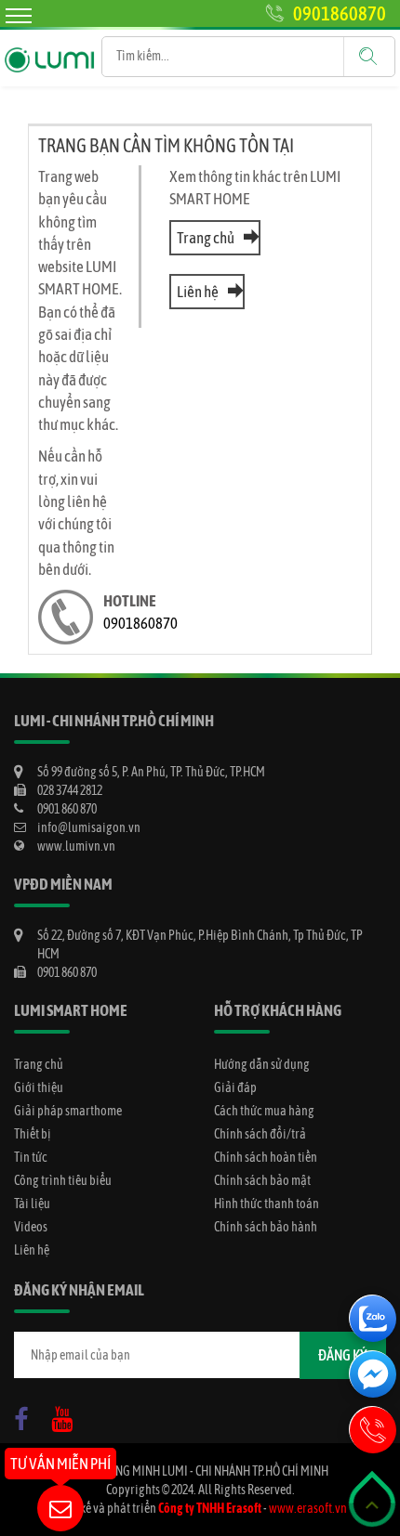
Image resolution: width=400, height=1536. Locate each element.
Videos (30, 1226)
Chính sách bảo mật (262, 1180)
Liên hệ (198, 291)
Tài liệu (32, 1203)
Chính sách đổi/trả (260, 1133)
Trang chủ (205, 237)
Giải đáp (235, 1087)
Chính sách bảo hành (265, 1226)
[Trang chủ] (50, 45)
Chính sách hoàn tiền (265, 1157)
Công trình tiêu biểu (63, 1180)
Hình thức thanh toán (266, 1203)
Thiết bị (32, 1133)
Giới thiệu (38, 1087)
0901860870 (339, 13)
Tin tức (30, 1157)
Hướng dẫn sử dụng (262, 1064)
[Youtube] (67, 1415)
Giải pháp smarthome (68, 1110)
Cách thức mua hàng (264, 1110)
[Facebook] (26, 1415)
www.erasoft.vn (308, 1508)
